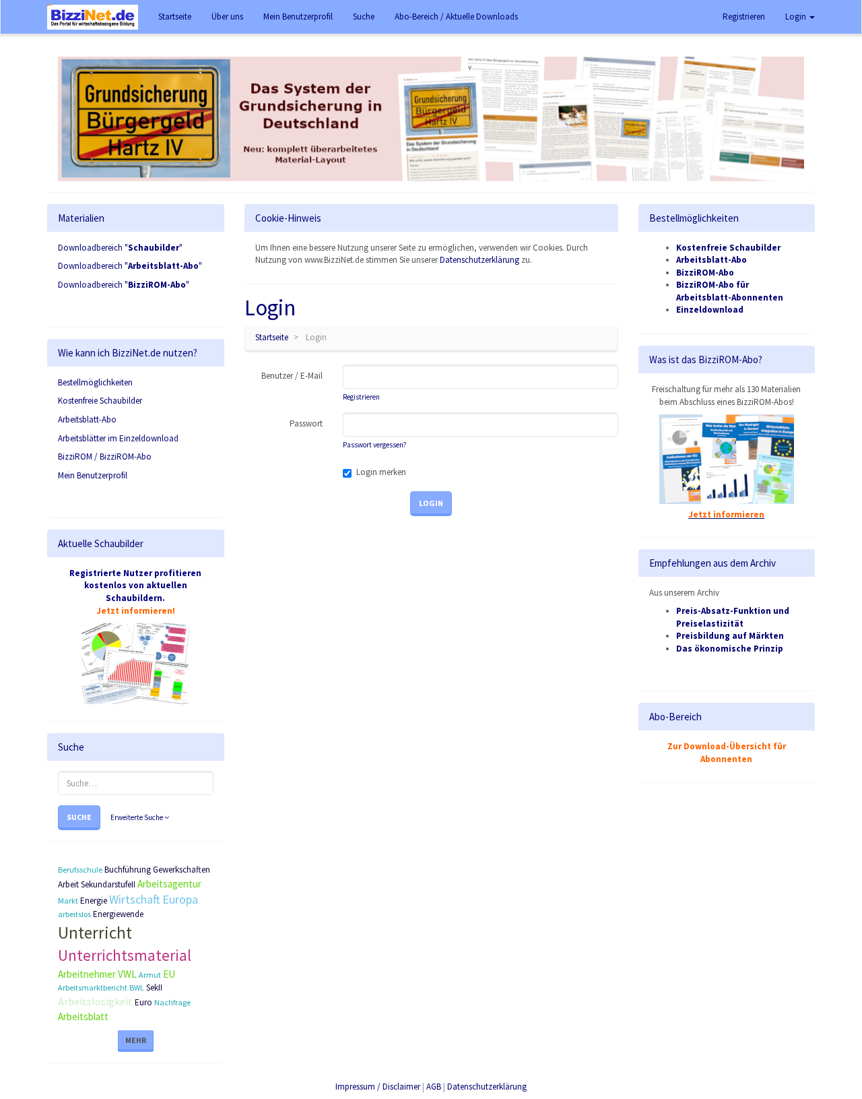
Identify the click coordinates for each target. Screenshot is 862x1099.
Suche (79, 817)
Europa (180, 899)
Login (796, 16)
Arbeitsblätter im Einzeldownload (118, 438)
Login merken (381, 472)
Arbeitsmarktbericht (92, 987)
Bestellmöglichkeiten (95, 382)
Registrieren (744, 16)
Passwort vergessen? (374, 444)
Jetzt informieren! (135, 611)
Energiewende (118, 914)
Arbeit (68, 884)
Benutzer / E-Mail (292, 375)
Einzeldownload (709, 309)
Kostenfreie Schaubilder (100, 400)
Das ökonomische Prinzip (729, 648)
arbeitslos (74, 914)
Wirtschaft (134, 899)
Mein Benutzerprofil (92, 475)
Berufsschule (80, 870)
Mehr (135, 1040)
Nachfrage (172, 1002)
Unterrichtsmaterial (124, 955)
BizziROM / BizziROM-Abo (105, 456)
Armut (150, 975)
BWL (136, 987)
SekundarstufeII (108, 884)
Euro (143, 1002)
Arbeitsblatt (83, 1016)
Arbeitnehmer (87, 974)
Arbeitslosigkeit (95, 1001)
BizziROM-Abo (705, 272)
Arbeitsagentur (169, 883)
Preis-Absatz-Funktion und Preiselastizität (732, 617)
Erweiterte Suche (137, 817)
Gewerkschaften (181, 869)
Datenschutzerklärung (479, 259)
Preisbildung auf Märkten (730, 635)
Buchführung (127, 869)
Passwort (306, 423)
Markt (68, 901)
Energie (93, 900)
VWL (127, 974)
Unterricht (95, 932)
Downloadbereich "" (120, 247)
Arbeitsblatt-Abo (87, 419)
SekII (154, 987)
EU (169, 974)
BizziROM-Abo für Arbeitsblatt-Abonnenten (729, 291)
